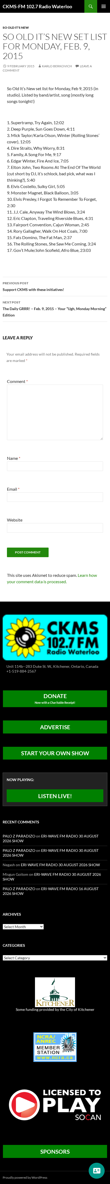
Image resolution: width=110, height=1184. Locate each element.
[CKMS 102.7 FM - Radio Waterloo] (55, 637)
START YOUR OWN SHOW (55, 753)
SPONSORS (55, 1151)
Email (13, 488)
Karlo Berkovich (57, 66)
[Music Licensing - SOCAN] (55, 1104)
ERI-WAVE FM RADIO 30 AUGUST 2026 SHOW (60, 864)
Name (13, 458)
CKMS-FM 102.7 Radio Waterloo (37, 6)
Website (14, 519)
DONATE (55, 698)
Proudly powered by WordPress (25, 1177)
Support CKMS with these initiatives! (33, 286)
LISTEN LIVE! (55, 796)
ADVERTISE (55, 727)
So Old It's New (16, 28)
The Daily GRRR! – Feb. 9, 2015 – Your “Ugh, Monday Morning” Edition (54, 308)
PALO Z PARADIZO (19, 836)
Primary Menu (103, 6)
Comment (17, 381)
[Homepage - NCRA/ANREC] (55, 1046)
